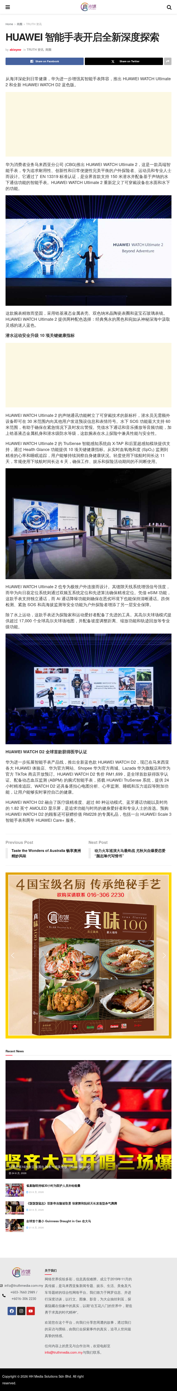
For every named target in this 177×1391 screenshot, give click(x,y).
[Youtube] (31, 1311)
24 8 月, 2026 (19, 1173)
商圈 (19, 24)
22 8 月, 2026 (36, 1209)
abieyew (15, 49)
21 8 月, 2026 (36, 1227)
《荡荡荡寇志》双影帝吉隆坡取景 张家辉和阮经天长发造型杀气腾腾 (71, 1203)
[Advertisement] (88, 124)
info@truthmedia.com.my (64, 1352)
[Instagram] (21, 1311)
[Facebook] (12, 1311)
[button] (12, 955)
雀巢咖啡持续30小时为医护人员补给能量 (53, 1185)
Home (9, 24)
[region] (88, 955)
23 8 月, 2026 (36, 1192)
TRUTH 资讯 (34, 24)
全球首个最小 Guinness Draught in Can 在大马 (58, 1221)
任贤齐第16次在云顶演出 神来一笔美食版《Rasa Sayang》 (50, 1166)
